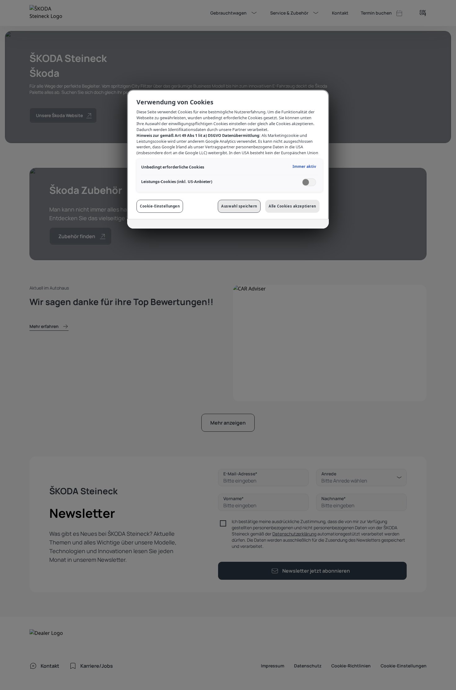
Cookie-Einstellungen (160, 206)
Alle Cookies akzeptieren (292, 206)
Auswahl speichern (239, 206)
